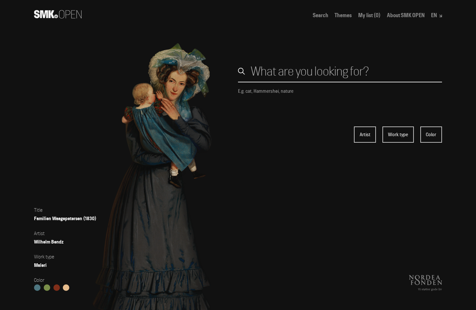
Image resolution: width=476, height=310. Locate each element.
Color (431, 134)
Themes (343, 15)
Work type (398, 134)
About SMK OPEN (406, 15)
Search (320, 15)
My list (369, 15)
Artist (365, 134)
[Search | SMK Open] (58, 16)
